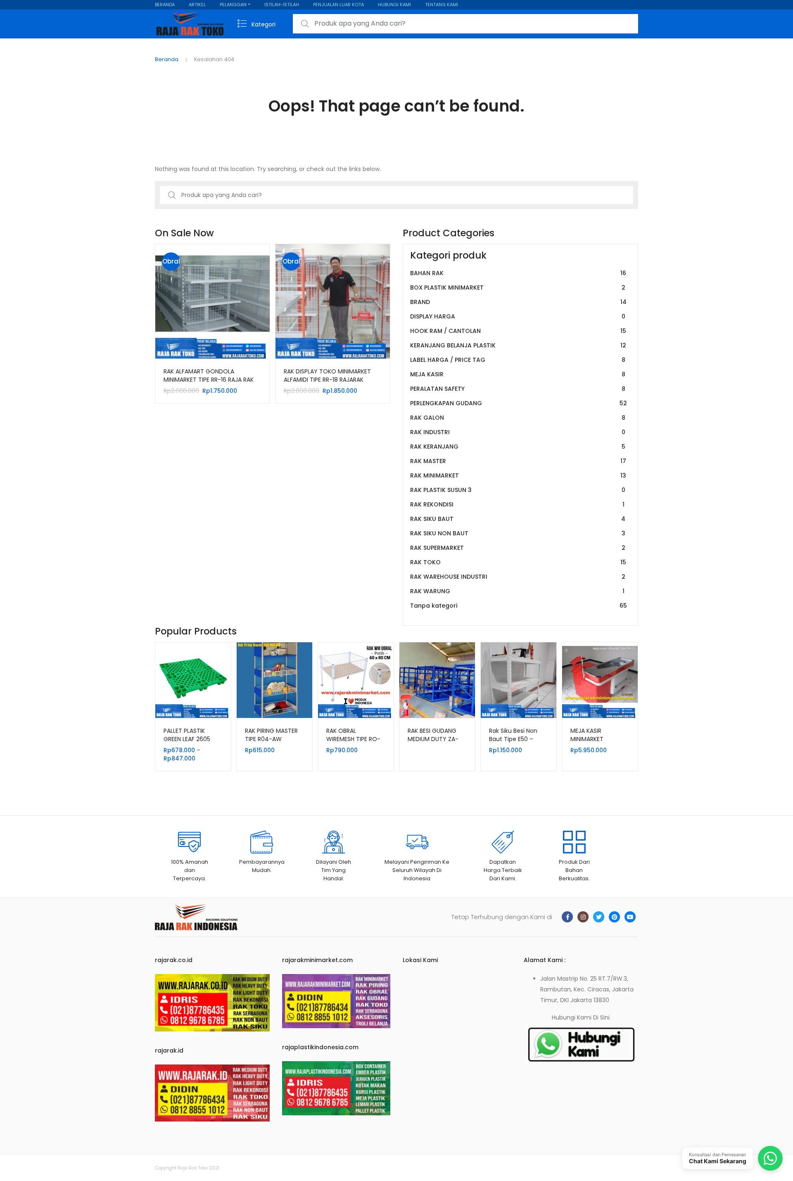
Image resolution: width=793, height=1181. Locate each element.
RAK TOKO (518, 562)
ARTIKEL (197, 4)
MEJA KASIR (517, 374)
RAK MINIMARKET (518, 475)
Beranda (166, 59)
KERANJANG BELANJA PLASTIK (518, 345)
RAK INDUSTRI (517, 432)
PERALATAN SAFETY (517, 389)
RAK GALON (517, 417)
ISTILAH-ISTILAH (281, 4)
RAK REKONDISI (517, 504)
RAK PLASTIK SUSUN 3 (517, 490)
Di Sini (601, 1017)
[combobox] (465, 23)
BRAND (518, 302)
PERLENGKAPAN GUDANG (518, 403)
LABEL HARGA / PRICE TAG (517, 360)
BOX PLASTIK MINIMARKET (517, 287)
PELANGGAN (233, 4)
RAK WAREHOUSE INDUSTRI (517, 577)
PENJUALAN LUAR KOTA (338, 4)
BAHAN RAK (518, 273)
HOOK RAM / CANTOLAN (518, 331)
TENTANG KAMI (441, 4)
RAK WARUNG (517, 591)
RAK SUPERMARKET (517, 548)
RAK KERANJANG (517, 446)
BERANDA (165, 4)
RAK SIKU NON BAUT (517, 533)
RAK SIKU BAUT (517, 519)
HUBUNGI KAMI (394, 4)
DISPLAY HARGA (517, 316)
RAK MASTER (518, 461)
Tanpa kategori (518, 605)
